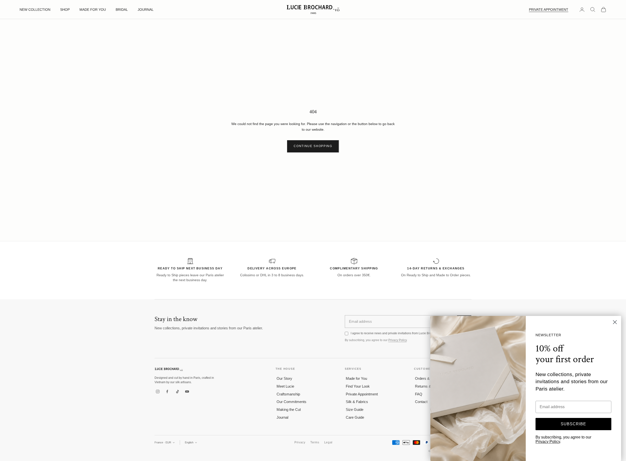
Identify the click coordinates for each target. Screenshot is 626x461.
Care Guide (355, 417)
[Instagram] (158, 391)
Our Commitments (291, 402)
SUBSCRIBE (573, 424)
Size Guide (354, 409)
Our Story (284, 378)
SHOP (65, 10)
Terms (314, 442)
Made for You (356, 378)
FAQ (418, 394)
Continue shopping (313, 146)
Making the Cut (289, 409)
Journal (282, 417)
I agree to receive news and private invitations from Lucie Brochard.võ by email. (403, 333)
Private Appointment (362, 394)
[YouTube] (187, 391)
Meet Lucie (285, 386)
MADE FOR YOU (92, 10)
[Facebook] (167, 391)
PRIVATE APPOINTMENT (548, 10)
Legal (328, 442)
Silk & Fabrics (357, 402)
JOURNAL (146, 10)
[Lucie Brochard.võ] (169, 369)
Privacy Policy (397, 340)
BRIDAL (122, 10)
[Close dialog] (615, 322)
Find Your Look (358, 386)
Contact (421, 402)
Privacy (299, 442)
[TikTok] (177, 391)
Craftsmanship (288, 394)
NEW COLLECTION (35, 10)
